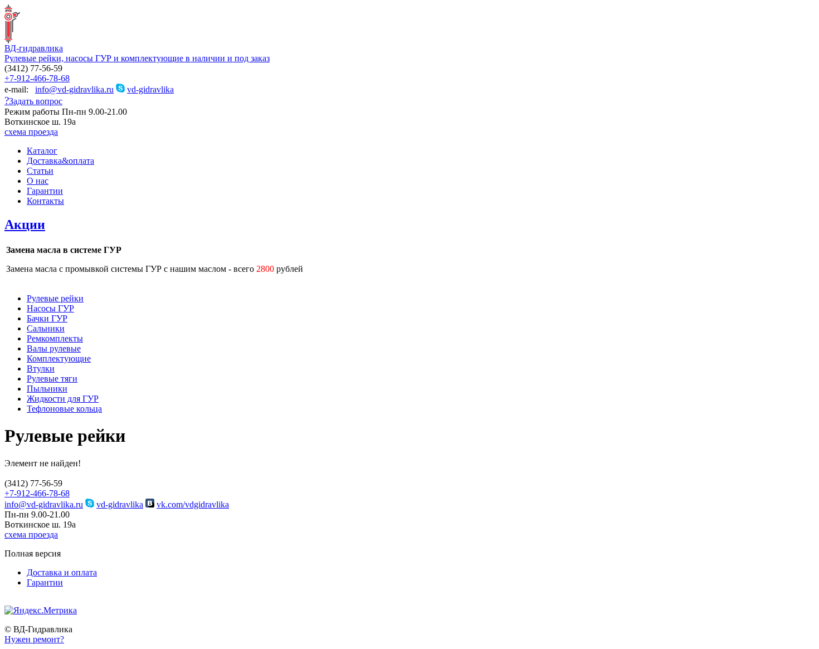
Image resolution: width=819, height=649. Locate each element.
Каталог (42, 150)
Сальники (46, 328)
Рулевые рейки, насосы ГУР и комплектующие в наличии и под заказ (137, 58)
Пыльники (47, 388)
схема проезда (31, 131)
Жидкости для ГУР (63, 398)
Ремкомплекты (55, 338)
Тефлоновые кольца (64, 408)
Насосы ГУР (50, 308)
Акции (24, 224)
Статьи (40, 170)
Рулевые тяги (52, 378)
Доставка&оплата (60, 160)
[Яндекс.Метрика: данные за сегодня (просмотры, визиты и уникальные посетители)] (40, 611)
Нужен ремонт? (34, 639)
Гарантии (45, 191)
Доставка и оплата (62, 572)
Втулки (41, 368)
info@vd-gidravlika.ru (74, 89)
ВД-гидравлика (33, 48)
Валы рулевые (54, 348)
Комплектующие (59, 358)
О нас (37, 181)
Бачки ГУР (47, 318)
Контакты (45, 201)
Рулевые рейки (55, 298)
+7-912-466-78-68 (37, 78)
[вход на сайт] (8, 602)
